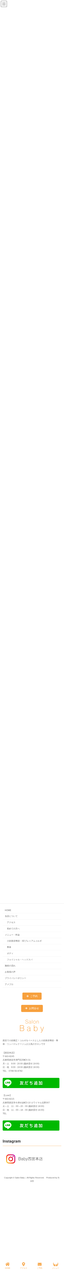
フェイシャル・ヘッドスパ (20, 959)
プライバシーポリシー (15, 978)
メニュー (55, 1268)
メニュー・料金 (12, 935)
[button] (32, 996)
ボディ (10, 953)
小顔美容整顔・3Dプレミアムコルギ (24, 941)
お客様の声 (10, 972)
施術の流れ (10, 965)
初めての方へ (13, 928)
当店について (11, 916)
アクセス (11, 922)
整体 (9, 947)
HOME (8, 910)
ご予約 (39, 1268)
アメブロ (9, 984)
